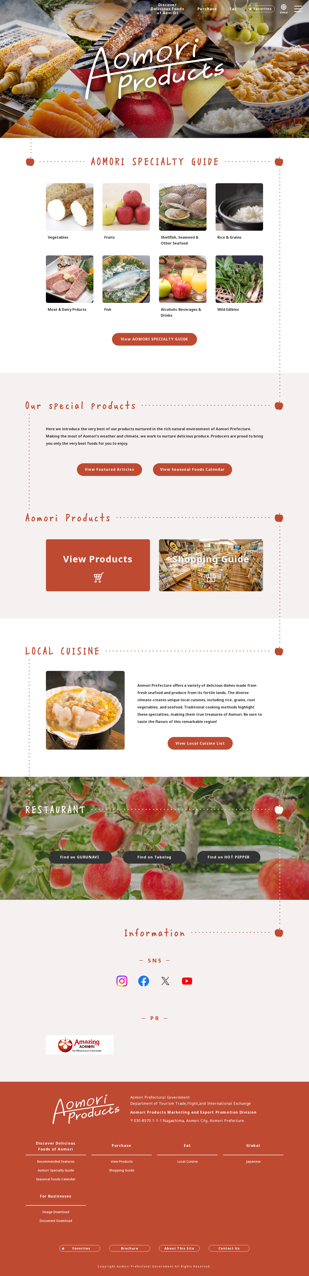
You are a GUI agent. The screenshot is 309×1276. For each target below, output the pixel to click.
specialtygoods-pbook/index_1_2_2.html (126, 214)
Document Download (56, 1221)
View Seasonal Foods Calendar (192, 469)
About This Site (179, 1248)
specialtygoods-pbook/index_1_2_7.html (183, 214)
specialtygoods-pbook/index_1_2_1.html (69, 214)
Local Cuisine (187, 1161)
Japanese (253, 1161)
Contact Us (229, 1248)
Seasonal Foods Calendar (56, 1179)
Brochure (129, 1248)
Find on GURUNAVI (80, 857)
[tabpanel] (154, 69)
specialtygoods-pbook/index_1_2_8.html (183, 286)
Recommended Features (55, 1161)
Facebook (143, 981)
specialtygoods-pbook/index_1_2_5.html (69, 286)
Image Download (55, 1212)
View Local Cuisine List (200, 743)
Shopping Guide (121, 1170)
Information (155, 932)
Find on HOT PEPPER (229, 857)
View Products (122, 1161)
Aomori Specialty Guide (56, 1170)
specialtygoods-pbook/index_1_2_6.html (126, 286)
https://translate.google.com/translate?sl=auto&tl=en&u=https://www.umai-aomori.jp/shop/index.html (211, 565)
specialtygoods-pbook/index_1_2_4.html (239, 286)
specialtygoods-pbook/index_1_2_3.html (239, 214)
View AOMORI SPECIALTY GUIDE (154, 339)
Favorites (263, 9)
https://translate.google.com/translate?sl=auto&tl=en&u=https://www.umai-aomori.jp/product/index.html (98, 565)
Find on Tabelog (154, 857)
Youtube (187, 981)
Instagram (121, 981)
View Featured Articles (109, 469)
